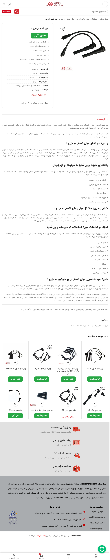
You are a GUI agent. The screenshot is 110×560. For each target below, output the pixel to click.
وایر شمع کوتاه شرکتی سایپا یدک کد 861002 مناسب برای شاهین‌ (68, 371)
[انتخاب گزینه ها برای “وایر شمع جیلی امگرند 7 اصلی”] (41, 404)
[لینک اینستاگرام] (4, 4)
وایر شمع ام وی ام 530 (94, 368)
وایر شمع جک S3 (15, 410)
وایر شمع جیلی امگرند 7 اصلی (41, 410)
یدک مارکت (103, 19)
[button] (94, 362)
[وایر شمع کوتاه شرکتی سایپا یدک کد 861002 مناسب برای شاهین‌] (68, 354)
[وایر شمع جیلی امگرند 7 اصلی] (42, 396)
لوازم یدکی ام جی (82, 19)
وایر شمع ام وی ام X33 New (15, 368)
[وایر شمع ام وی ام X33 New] (15, 354)
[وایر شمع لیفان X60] (68, 396)
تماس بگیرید (39, 35)
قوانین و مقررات (97, 511)
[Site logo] (55, 3)
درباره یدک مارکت (96, 528)
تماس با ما (6, 11)
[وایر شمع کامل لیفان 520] (42, 354)
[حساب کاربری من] (9, 4)
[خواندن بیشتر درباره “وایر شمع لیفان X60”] (68, 404)
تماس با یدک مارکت (96, 522)
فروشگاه (94, 19)
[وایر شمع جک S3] (15, 396)
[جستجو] (16, 11)
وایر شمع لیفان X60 (68, 410)
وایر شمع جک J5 (94, 410)
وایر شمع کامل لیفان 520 (41, 368)
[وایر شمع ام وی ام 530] (95, 354)
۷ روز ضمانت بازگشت (97, 517)
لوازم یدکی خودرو (32, 493)
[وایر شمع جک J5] (95, 396)
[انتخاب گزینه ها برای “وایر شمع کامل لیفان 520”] (41, 362)
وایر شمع (24, 102)
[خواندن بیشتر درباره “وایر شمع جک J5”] (94, 404)
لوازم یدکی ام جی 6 (66, 19)
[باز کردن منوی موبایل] (105, 4)
